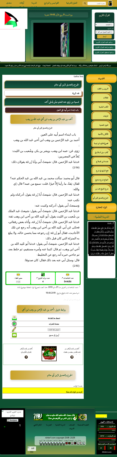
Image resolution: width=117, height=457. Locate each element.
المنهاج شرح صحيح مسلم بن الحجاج (103, 180)
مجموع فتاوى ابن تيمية (101, 143)
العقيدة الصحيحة (83, 425)
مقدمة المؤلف (77, 386)
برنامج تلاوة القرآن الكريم (104, 42)
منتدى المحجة (9, 3)
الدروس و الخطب (102, 88)
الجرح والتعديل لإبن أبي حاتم (102, 199)
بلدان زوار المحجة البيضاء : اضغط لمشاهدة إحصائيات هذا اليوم (60, 440)
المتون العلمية (104, 125)
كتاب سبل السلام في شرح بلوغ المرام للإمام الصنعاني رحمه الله (103, 153)
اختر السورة (111, 21)
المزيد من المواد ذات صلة (74, 392)
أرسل (104, 36)
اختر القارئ (111, 28)
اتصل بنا (49, 425)
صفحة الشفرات (54, 324)
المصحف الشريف (72, 426)
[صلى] (60, 418)
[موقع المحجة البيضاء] (59, 40)
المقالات (105, 98)
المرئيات (105, 116)
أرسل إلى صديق (54, 335)
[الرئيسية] (110, 3)
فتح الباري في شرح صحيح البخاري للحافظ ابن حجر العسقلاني (102, 171)
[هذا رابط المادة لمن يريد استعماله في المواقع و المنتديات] (14, 329)
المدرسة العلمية (34, 3)
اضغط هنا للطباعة (54, 318)
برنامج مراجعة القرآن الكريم (104, 47)
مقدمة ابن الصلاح (102, 161)
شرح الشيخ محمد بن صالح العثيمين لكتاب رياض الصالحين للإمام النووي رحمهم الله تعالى (103, 190)
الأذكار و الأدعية (103, 134)
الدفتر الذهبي (37, 425)
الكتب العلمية (103, 107)
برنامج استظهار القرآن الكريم (104, 52)
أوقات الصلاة (21, 3)
